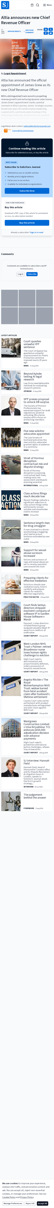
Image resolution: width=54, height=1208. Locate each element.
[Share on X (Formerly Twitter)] (51, 29)
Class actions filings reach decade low (35, 494)
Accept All (42, 1203)
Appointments (14, 31)
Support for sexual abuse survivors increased (35, 553)
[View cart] (32, 5)
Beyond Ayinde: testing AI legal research (33, 377)
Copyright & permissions (23, 130)
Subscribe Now (27, 190)
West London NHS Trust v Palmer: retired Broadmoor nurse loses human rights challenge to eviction (37, 649)
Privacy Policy (27, 1197)
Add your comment (29, 31)
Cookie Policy (9, 1197)
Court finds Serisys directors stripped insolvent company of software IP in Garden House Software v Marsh (37, 612)
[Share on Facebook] (46, 33)
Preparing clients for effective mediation (36, 579)
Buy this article (27, 222)
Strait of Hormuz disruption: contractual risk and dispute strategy (36, 462)
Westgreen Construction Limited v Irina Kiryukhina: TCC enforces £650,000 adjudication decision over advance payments (37, 730)
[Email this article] (51, 33)
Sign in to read (36, 232)
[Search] (37, 5)
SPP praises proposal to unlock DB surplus (36, 400)
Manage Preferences (13, 1203)
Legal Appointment (15, 73)
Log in (20, 274)
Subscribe (32, 274)
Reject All (30, 1203)
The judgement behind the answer (35, 796)
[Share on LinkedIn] (46, 29)
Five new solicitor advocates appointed (36, 432)
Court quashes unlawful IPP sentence (32, 344)
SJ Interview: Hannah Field (36, 762)
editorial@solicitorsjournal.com (37, 126)
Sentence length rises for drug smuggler (37, 524)
